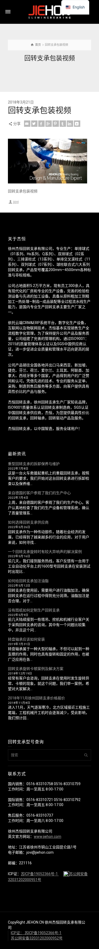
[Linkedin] (70, 123)
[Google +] (48, 123)
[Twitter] (34, 123)
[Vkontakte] (77, 123)
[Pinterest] (56, 123)
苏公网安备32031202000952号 (37, 938)
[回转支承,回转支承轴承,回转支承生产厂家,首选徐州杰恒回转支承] (50, 12)
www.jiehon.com (47, 836)
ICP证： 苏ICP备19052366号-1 (36, 933)
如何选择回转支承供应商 (28, 522)
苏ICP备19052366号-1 (40, 874)
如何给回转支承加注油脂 (28, 581)
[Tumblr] (63, 123)
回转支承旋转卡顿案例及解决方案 (35, 669)
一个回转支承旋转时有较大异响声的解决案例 (45, 552)
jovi (16, 202)
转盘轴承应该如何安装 (26, 639)
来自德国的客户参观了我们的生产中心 (39, 493)
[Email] (27, 123)
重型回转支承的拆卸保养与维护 (34, 464)
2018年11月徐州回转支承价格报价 (36, 698)
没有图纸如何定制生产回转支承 (34, 610)
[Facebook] (41, 123)
